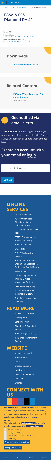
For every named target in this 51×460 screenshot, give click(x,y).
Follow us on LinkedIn (32, 401)
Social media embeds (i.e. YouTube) (20, 435)
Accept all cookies (13, 447)
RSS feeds (19, 378)
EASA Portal (20, 248)
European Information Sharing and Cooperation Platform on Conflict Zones (27, 263)
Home (6, 8)
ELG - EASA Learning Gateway (24, 255)
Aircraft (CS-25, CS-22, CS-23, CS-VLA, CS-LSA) (20, 36)
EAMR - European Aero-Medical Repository (25, 239)
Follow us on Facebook (21, 401)
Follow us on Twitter (27, 401)
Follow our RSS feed (9, 401)
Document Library (19, 8)
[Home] (6, 456)
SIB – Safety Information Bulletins (26, 300)
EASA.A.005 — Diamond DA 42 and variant (28, 96)
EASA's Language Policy (25, 333)
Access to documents (24, 313)
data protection (28, 423)
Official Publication (23, 214)
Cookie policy (21, 317)
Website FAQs (21, 357)
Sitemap (18, 383)
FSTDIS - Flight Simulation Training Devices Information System (26, 278)
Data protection (22, 321)
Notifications (20, 370)
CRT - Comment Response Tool (26, 231)
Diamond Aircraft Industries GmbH (16, 41)
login (31, 154)
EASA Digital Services (24, 244)
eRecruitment (21, 271)
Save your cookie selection (17, 442)
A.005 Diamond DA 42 (25, 64)
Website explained (23, 353)
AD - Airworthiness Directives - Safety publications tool (23, 222)
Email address (16, 168)
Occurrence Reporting (25, 286)
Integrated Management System (26, 339)
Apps (48, 3)
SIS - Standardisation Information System (24, 292)
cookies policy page (34, 426)
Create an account (23, 366)
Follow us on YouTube (15, 401)
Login (17, 361)
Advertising (11, 438)
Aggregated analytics (15, 432)
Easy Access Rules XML (25, 374)
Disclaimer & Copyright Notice (25, 328)
